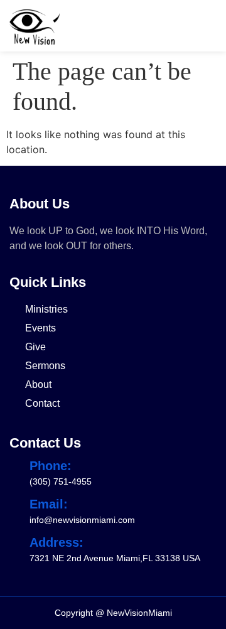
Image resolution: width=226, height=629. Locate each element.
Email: (49, 504)
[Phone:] (15, 466)
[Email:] (15, 504)
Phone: (51, 466)
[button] (206, 27)
